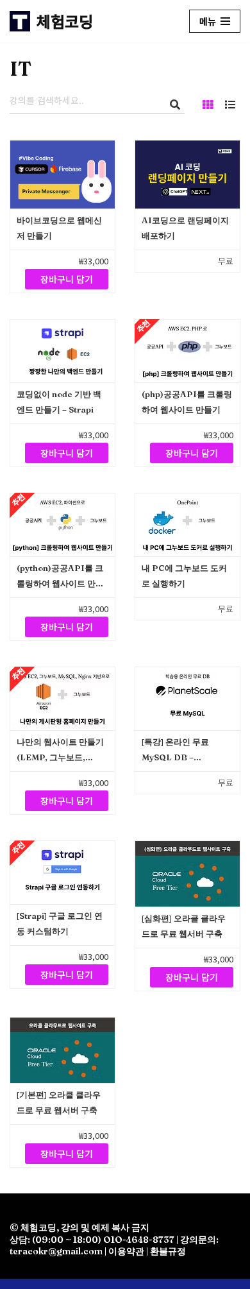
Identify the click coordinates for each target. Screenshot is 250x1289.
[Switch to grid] (207, 104)
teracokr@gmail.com (56, 1251)
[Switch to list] (230, 104)
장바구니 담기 (66, 279)
